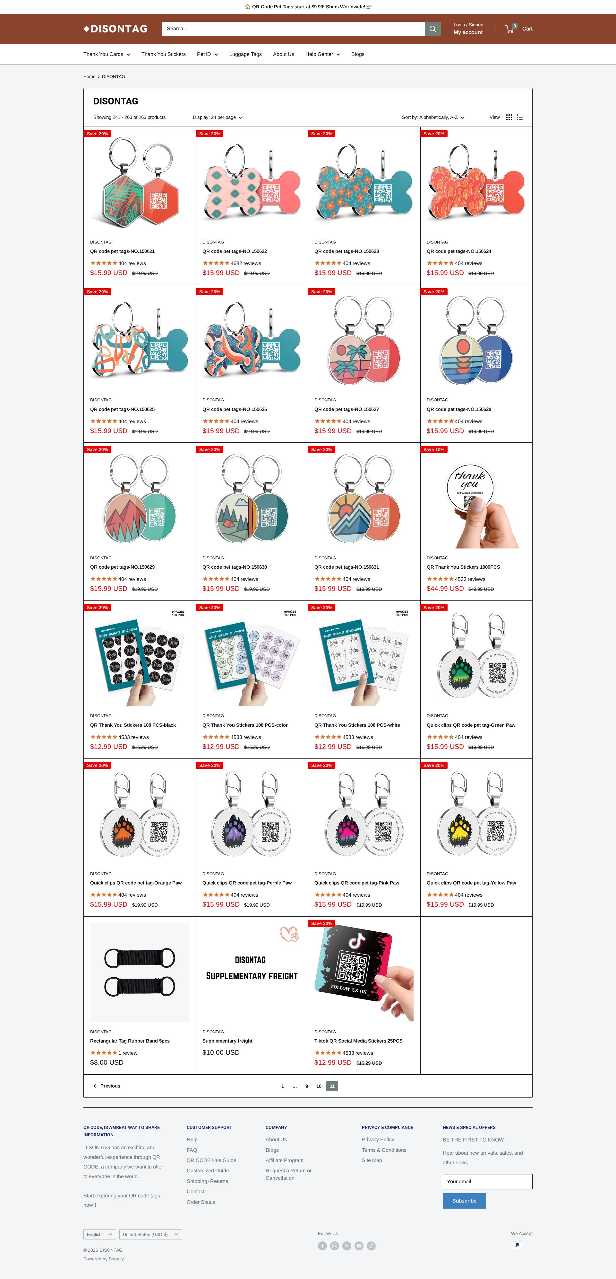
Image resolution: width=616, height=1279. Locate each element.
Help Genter (319, 54)
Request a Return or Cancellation (289, 1174)
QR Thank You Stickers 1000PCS (463, 567)
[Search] (433, 29)
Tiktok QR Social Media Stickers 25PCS (358, 1041)
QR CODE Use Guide (211, 1160)
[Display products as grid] (509, 117)
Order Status (201, 1202)
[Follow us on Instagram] (334, 1245)
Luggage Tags (245, 54)
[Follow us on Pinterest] (346, 1245)
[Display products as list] (520, 117)
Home (89, 76)
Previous (110, 1085)
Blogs (357, 54)
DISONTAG (113, 76)
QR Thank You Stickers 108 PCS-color (245, 725)
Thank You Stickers (163, 54)
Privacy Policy (378, 1139)
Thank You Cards (103, 54)
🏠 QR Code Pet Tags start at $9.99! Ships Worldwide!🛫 (308, 6)
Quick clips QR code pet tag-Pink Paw (356, 882)
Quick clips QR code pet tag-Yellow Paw (471, 882)
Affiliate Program (285, 1160)
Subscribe (464, 1201)
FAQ (192, 1150)
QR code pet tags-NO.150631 (346, 567)
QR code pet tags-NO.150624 (459, 251)
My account (468, 32)
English (94, 1234)
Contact (195, 1191)
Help (192, 1139)
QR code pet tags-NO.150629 (122, 567)
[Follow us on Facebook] (322, 1245)
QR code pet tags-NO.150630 (234, 567)
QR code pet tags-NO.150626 (234, 409)
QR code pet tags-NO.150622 (234, 251)
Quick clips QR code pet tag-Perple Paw (247, 882)
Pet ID (204, 54)
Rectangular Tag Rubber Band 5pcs (130, 1041)
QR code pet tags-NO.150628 (459, 409)
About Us (283, 54)
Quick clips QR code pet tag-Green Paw (471, 725)
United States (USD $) (145, 1234)
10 (318, 1086)
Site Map (372, 1160)
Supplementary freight (227, 1041)
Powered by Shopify (103, 1258)
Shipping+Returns (207, 1181)
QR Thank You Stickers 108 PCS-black (133, 725)
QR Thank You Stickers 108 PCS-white (357, 725)
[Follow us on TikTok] (371, 1245)
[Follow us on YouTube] (359, 1245)
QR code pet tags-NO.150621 (122, 251)
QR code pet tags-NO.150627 (346, 409)
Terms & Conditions (384, 1150)
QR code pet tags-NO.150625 (122, 409)
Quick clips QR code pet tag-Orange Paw (136, 882)
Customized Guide (208, 1170)
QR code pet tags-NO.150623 (346, 251)
